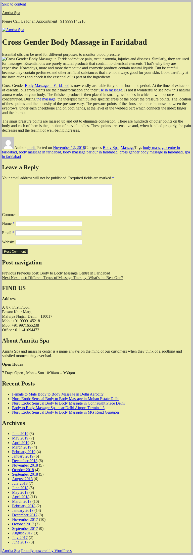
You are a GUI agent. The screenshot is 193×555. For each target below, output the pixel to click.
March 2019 (21, 447)
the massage (46, 99)
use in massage (110, 90)
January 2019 (22, 456)
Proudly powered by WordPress (46, 550)
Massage (127, 147)
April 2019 (20, 442)
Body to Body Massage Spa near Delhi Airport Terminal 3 (58, 408)
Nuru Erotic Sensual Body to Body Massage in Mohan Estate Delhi (65, 399)
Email (8, 233)
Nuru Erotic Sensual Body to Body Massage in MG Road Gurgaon (65, 412)
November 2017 (25, 519)
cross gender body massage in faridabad (151, 152)
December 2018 (24, 461)
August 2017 (22, 533)
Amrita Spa (11, 13)
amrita (31, 147)
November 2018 (25, 465)
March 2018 (21, 501)
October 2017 (23, 524)
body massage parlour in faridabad (90, 152)
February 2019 (23, 452)
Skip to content (14, 4)
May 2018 (20, 492)
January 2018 (22, 510)
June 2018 (20, 488)
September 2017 (25, 528)
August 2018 (22, 479)
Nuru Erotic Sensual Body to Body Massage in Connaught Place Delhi (68, 403)
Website (8, 242)
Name (8, 223)
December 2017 (24, 515)
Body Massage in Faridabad (47, 85)
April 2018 (20, 497)
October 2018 (23, 470)
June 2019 (20, 433)
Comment (10, 214)
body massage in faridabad (40, 152)
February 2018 (23, 506)
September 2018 (25, 474)
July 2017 (20, 537)
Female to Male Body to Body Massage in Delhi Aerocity (58, 394)
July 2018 (20, 483)
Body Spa (111, 147)
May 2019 (20, 438)
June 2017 (20, 542)
